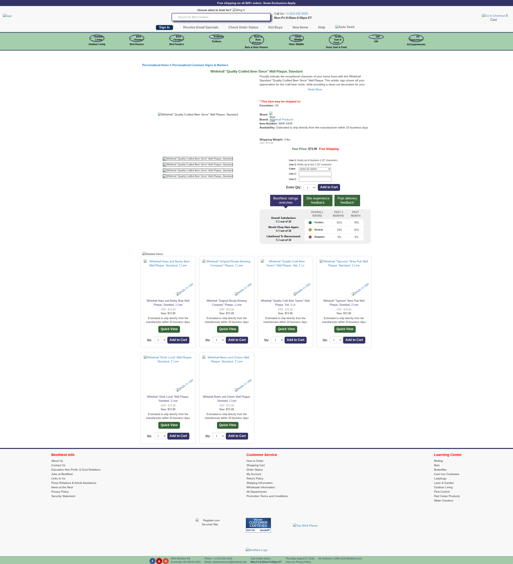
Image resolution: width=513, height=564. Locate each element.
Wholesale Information (260, 487)
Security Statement (63, 496)
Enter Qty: (293, 187)
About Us (57, 460)
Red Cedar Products (447, 496)
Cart (493, 19)
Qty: (149, 340)
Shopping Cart (255, 465)
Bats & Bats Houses (256, 47)
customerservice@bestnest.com (229, 562)
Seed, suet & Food (336, 47)
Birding (438, 460)
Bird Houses (137, 44)
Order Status (254, 469)
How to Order (255, 460)
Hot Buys (275, 27)
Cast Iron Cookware (446, 474)
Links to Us (58, 478)
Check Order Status (243, 27)
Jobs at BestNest (62, 474)
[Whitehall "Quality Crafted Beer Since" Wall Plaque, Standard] (198, 159)
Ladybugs (440, 478)
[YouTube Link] (159, 561)
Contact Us (58, 465)
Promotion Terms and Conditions (267, 496)
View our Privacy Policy (298, 562)
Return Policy (254, 478)
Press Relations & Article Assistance (73, 482)
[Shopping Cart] (493, 15)
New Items (300, 27)
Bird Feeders (176, 44)
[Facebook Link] (152, 561)
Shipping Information (259, 482)
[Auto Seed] (344, 28)
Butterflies (440, 469)
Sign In (164, 27)
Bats (437, 465)
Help (321, 27)
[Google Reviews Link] (166, 561)
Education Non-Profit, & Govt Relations (75, 469)
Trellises (216, 41)
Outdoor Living (97, 44)
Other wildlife (296, 44)
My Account (253, 474)
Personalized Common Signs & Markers (200, 65)
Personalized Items (155, 65)
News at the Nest (62, 487)
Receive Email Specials (200, 27)
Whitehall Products (281, 119)
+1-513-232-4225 (296, 13)
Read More (315, 89)
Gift (376, 41)
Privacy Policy (60, 491)
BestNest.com (354, 558)
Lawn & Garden (444, 482)
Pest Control (442, 491)
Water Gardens (443, 500)
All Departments (416, 44)
